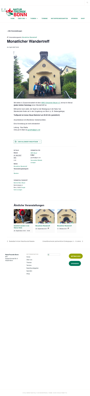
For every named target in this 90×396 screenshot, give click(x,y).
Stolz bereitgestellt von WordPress (35, 393)
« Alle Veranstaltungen (14, 31)
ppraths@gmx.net (34, 130)
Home (13, 18)
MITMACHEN (76, 256)
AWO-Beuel (34, 153)
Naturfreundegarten (59, 18)
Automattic (63, 393)
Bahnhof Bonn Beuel (19, 183)
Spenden (74, 18)
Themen (33, 18)
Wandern (16, 173)
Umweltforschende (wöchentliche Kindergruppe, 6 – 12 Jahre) (61, 241)
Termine (44, 18)
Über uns (21, 18)
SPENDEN (75, 263)
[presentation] (23, 216)
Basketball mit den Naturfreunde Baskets (21, 241)
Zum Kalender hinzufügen (28, 142)
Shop (83, 18)
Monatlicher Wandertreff (20, 166)
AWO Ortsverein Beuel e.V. (50, 102)
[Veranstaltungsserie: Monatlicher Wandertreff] (48, 228)
